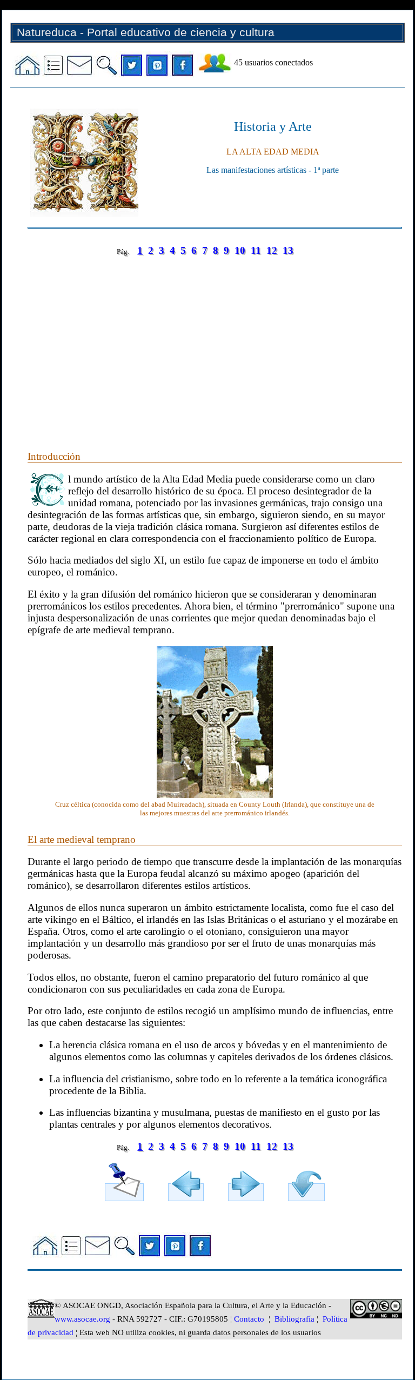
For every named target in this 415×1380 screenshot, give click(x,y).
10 (240, 250)
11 (256, 250)
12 (271, 250)
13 (288, 250)
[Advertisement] (215, 342)
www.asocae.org (82, 1319)
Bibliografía (294, 1319)
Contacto (249, 1319)
